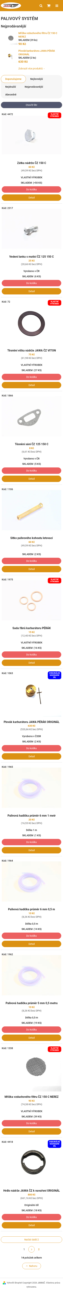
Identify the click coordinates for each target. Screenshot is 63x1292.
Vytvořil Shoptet (14, 1283)
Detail (32, 197)
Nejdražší (10, 86)
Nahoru (33, 1266)
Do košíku (31, 189)
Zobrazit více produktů (30, 68)
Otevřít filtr (31, 105)
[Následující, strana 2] (31, 1249)
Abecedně (10, 94)
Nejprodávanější (34, 86)
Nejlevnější (36, 79)
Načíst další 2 (31, 1239)
